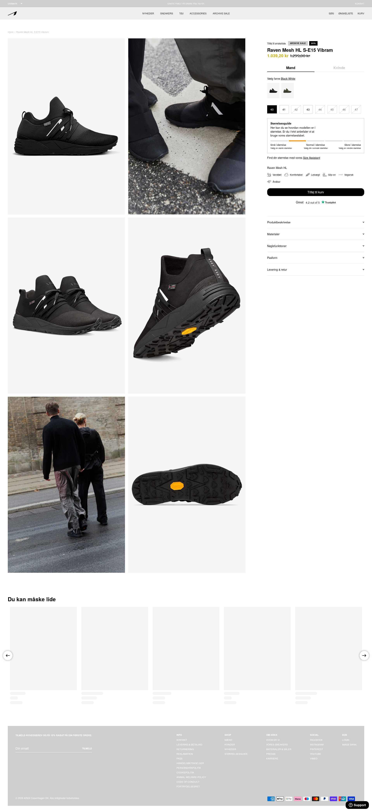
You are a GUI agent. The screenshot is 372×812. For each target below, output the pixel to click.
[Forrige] (7, 655)
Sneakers (166, 13)
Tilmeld (87, 748)
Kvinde (339, 67)
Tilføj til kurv (315, 192)
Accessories (198, 13)
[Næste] (364, 655)
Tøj (181, 13)
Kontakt (359, 3)
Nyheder (148, 13)
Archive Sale (221, 13)
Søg (331, 13)
